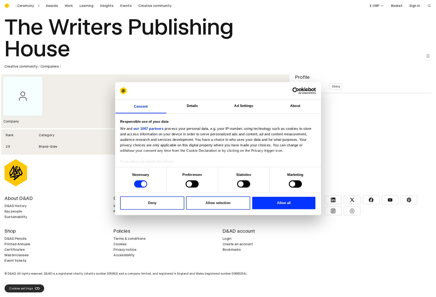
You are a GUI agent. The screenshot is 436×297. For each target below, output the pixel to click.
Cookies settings (21, 288)
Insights (107, 6)
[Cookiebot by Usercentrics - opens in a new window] (296, 90)
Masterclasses (17, 255)
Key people (13, 211)
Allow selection (218, 203)
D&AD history (16, 206)
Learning (86, 6)
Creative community (154, 6)
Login (227, 238)
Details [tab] (192, 106)
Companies (50, 66)
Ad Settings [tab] (243, 106)
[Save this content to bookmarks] (428, 56)
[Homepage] (7, 5)
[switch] (192, 184)
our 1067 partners (148, 129)
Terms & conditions (130, 238)
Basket (397, 6)
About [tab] (295, 106)
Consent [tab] (141, 107)
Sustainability (16, 217)
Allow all (284, 203)
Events (126, 6)
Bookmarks (232, 249)
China (336, 86)
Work (69, 6)
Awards (52, 6)
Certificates (15, 249)
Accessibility (124, 255)
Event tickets (16, 260)
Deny (152, 203)
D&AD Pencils (16, 238)
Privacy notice (125, 249)
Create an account (238, 244)
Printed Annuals (17, 244)
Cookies (120, 244)
